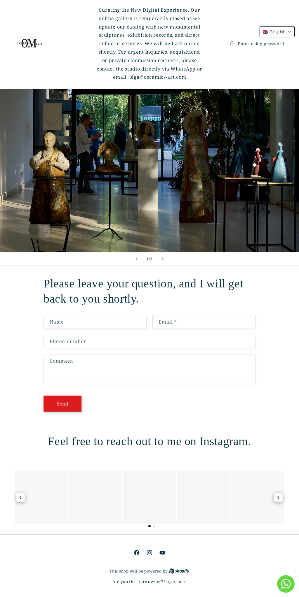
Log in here (175, 581)
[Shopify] (179, 571)
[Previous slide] (136, 258)
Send (62, 404)
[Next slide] (162, 258)
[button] (257, 43)
